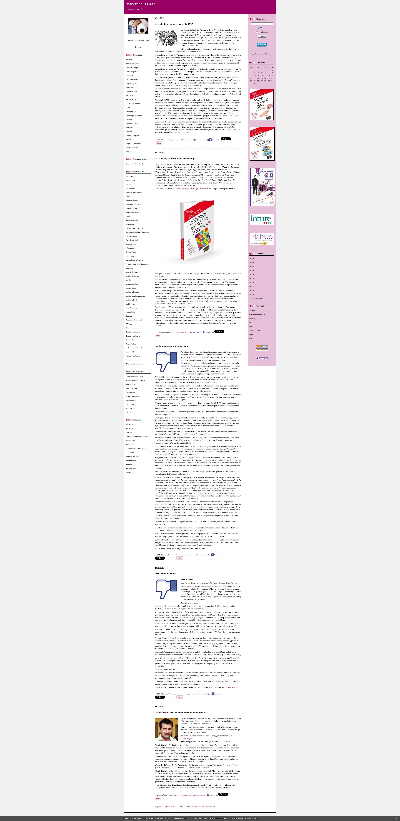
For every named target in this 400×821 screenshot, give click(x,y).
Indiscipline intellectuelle (134, 260)
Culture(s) (129, 76)
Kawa (223, 164)
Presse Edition (131, 460)
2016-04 (252, 258)
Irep (250, 326)
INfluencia (129, 444)
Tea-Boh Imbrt (131, 404)
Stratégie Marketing (133, 332)
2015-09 (252, 282)
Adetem (252, 310)
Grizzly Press (130, 440)
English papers (131, 84)
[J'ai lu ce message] (397, 818)
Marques (129, 119)
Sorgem (128, 472)
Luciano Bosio (131, 288)
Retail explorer (131, 468)
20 (171, 807)
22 (176, 807)
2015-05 (252, 294)
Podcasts (129, 127)
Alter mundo (130, 176)
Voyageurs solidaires (133, 360)
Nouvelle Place (131, 384)
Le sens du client (132, 284)
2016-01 (252, 266)
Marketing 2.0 (131, 111)
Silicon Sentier (254, 330)
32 (199, 807)
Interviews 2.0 (131, 99)
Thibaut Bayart (131, 340)
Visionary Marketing (133, 356)
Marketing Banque (132, 292)
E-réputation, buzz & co (134, 228)
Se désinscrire (263, 32)
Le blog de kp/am (132, 272)
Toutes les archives (256, 298)
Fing (250, 322)
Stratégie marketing (133, 336)
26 (185, 807)
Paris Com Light (131, 388)
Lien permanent (188, 140)
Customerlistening (132, 220)
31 (197, 807)
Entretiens (129, 87)
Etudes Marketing (132, 92)
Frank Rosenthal (132, 240)
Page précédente (161, 807)
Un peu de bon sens (133, 143)
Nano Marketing (131, 308)
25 (183, 807)
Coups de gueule (132, 72)
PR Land (129, 324)
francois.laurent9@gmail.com (138, 40)
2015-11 (252, 274)
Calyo (128, 196)
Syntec (251, 334)
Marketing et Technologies (135, 380)
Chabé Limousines (198, 357)
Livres (128, 107)
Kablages (129, 268)
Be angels (129, 428)
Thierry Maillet (131, 344)
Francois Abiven (131, 236)
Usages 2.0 (130, 352)
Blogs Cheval (130, 188)
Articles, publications (133, 64)
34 (204, 807)
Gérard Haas (130, 248)
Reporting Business (133, 396)
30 (195, 807)
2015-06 (252, 290)
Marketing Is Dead (141, 4)
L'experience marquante (134, 376)
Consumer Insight (132, 67)
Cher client (129, 432)
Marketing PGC (131, 300)
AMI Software (130, 424)
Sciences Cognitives (133, 136)
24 (181, 807)
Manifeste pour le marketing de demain (189, 189)
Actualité (129, 60)
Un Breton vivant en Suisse (135, 348)
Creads (128, 216)
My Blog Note (130, 304)
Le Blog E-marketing (133, 276)
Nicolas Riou (130, 312)
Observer (129, 316)
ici (236, 583)
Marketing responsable (134, 116)
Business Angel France (134, 192)
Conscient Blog (131, 208)
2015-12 (252, 270)
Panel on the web (132, 456)
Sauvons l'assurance (133, 328)
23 (178, 807)
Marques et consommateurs (136, 448)
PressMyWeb (130, 392)
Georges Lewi (131, 244)
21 (174, 807)
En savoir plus (251, 818)
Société (128, 139)
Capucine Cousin (132, 200)
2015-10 (252, 278)
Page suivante (211, 807)
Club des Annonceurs (257, 314)
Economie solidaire (132, 80)
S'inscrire (263, 28)
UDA (251, 338)
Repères (129, 464)
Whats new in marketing (134, 364)
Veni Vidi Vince (131, 408)
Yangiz (128, 412)
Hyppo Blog (130, 256)
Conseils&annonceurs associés (137, 436)
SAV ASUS (232, 687)
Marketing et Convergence (135, 296)
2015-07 (252, 286)
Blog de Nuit (130, 180)
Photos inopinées (132, 124)
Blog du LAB (130, 184)
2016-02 (252, 262)
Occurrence (130, 452)
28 (190, 807)
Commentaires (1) (201, 140)
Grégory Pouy (131, 252)
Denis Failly (130, 224)
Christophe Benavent (133, 204)
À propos (138, 47)
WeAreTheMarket (132, 147)
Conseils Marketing (132, 212)
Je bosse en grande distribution (137, 264)
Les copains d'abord (133, 104)
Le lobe (128, 280)
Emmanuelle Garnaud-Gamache (137, 232)
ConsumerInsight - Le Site (135, 164)
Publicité (129, 131)
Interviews (129, 96)
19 (169, 807)
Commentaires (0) (195, 332)
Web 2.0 (129, 151)
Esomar (252, 318)
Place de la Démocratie (134, 320)
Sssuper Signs (131, 400)
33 (202, 807)
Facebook (215, 140)
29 (192, 807)
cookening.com (187, 738)
